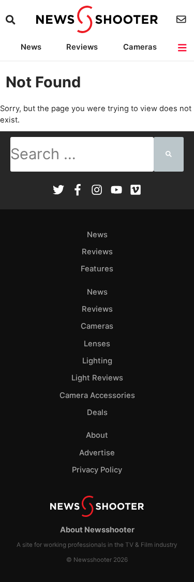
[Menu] (182, 48)
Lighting (97, 360)
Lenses (97, 343)
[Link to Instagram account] (96, 191)
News (31, 47)
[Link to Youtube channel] (116, 191)
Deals (97, 412)
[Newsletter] (182, 19)
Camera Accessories (97, 395)
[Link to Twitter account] (58, 191)
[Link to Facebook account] (77, 191)
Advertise (97, 452)
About (97, 435)
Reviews (82, 47)
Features (97, 268)
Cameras (140, 47)
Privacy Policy (97, 469)
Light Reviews (97, 377)
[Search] (12, 20)
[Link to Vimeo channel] (135, 191)
